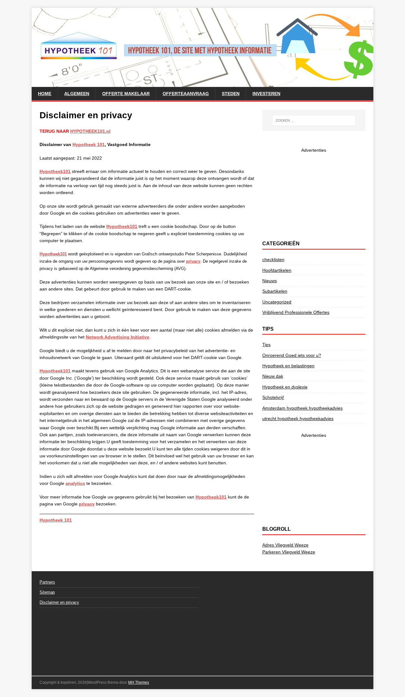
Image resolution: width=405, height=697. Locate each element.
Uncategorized (276, 301)
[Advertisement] (313, 193)
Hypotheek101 (55, 171)
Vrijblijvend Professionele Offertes (295, 312)
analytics (75, 483)
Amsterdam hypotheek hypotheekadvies (302, 408)
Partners (47, 582)
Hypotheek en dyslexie (285, 386)
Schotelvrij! (273, 397)
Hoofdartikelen (276, 270)
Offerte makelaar (126, 93)
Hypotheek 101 (88, 144)
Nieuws (269, 280)
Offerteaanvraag (186, 93)
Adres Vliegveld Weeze (285, 544)
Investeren (266, 93)
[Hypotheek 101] (202, 83)
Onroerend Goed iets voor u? (291, 355)
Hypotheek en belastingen (288, 365)
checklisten (273, 259)
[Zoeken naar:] (313, 120)
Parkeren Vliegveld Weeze (288, 551)
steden (231, 93)
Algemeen (76, 93)
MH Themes (138, 682)
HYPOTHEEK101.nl (90, 131)
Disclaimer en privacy (59, 602)
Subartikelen (274, 291)
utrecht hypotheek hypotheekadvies (297, 418)
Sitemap (47, 592)
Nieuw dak (272, 376)
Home (44, 93)
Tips (266, 344)
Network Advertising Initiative (117, 336)
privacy (87, 503)
